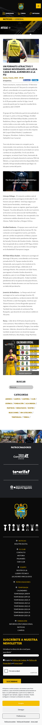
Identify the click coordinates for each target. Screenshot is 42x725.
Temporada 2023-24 (22, 609)
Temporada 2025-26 (22, 615)
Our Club (21, 561)
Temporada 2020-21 (22, 600)
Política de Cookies (19, 660)
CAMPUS (21, 630)
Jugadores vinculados (22, 576)
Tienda (26, 417)
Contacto (21, 552)
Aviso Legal (34, 722)
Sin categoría (26, 412)
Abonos (8, 399)
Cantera (25, 399)
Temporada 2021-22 (22, 603)
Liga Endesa (30, 403)
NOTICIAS (8, 19)
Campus (17, 399)
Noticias (22, 540)
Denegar (21, 709)
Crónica (8, 403)
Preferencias (21, 716)
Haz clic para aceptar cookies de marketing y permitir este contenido (21, 181)
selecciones (13, 412)
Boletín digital (21, 544)
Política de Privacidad (23, 722)
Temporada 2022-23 (22, 606)
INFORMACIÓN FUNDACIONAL (21, 624)
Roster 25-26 (22, 570)
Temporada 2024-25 (22, 612)
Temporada (16, 417)
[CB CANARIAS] (21, 1)
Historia (21, 555)
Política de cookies (10, 722)
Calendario (22, 590)
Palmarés (21, 558)
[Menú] (38, 5)
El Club (22, 549)
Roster (31, 408)
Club (33, 399)
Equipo (23, 567)
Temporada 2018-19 (22, 593)
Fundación (19, 403)
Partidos (10, 408)
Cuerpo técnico (22, 573)
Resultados (21, 408)
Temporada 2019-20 (22, 596)
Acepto (21, 703)
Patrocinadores (23, 582)
